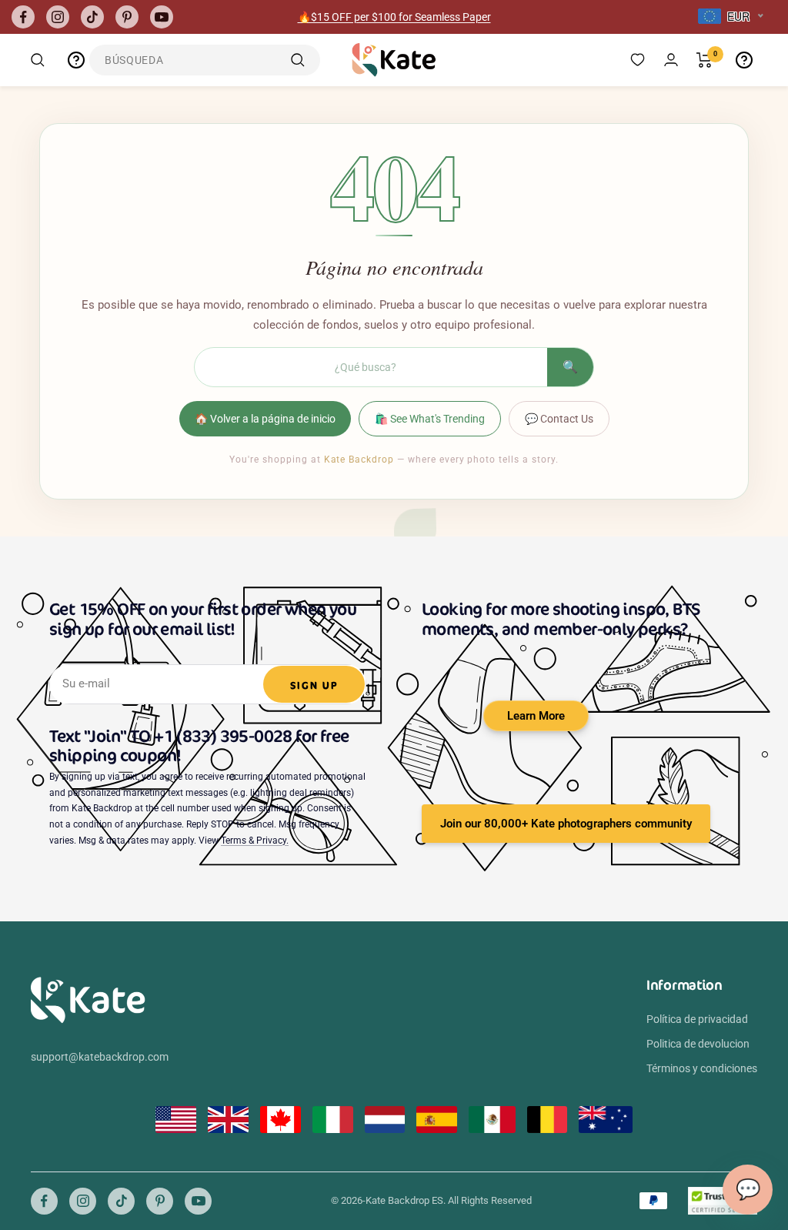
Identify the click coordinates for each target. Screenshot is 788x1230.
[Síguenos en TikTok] (92, 16)
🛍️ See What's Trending (430, 419)
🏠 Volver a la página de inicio (265, 419)
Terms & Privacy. (255, 840)
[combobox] (731, 17)
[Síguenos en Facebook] (23, 16)
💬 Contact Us (559, 419)
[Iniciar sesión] (671, 59)
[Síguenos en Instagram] (57, 16)
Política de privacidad (697, 1019)
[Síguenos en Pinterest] (127, 16)
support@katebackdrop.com (100, 1057)
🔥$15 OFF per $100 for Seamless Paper (394, 17)
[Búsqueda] (38, 60)
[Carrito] (704, 60)
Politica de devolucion (698, 1044)
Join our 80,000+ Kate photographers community (566, 824)
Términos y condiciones (701, 1068)
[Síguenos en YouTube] (161, 16)
